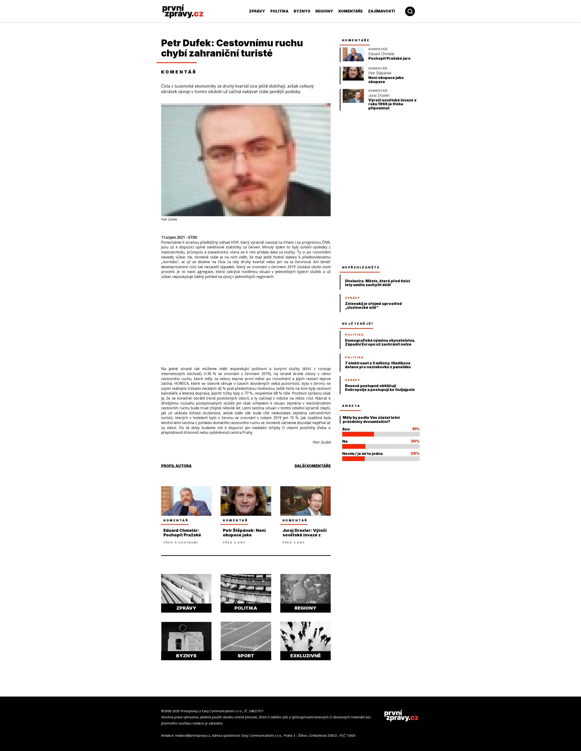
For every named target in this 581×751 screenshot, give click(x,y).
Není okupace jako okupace (386, 80)
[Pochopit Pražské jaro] (353, 60)
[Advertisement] (130, 100)
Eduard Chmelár (381, 54)
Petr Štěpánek (379, 73)
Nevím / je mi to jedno (362, 453)
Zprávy (257, 11)
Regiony (324, 11)
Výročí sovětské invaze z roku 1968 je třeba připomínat (392, 104)
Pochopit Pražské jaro (389, 58)
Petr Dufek (186, 43)
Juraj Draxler (378, 95)
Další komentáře (313, 466)
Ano (346, 429)
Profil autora (176, 466)
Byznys (302, 11)
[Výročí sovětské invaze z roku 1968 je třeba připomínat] (353, 101)
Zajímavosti (381, 11)
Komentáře (350, 11)
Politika (279, 11)
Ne (345, 441)
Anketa (351, 405)
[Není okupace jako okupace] (353, 79)
